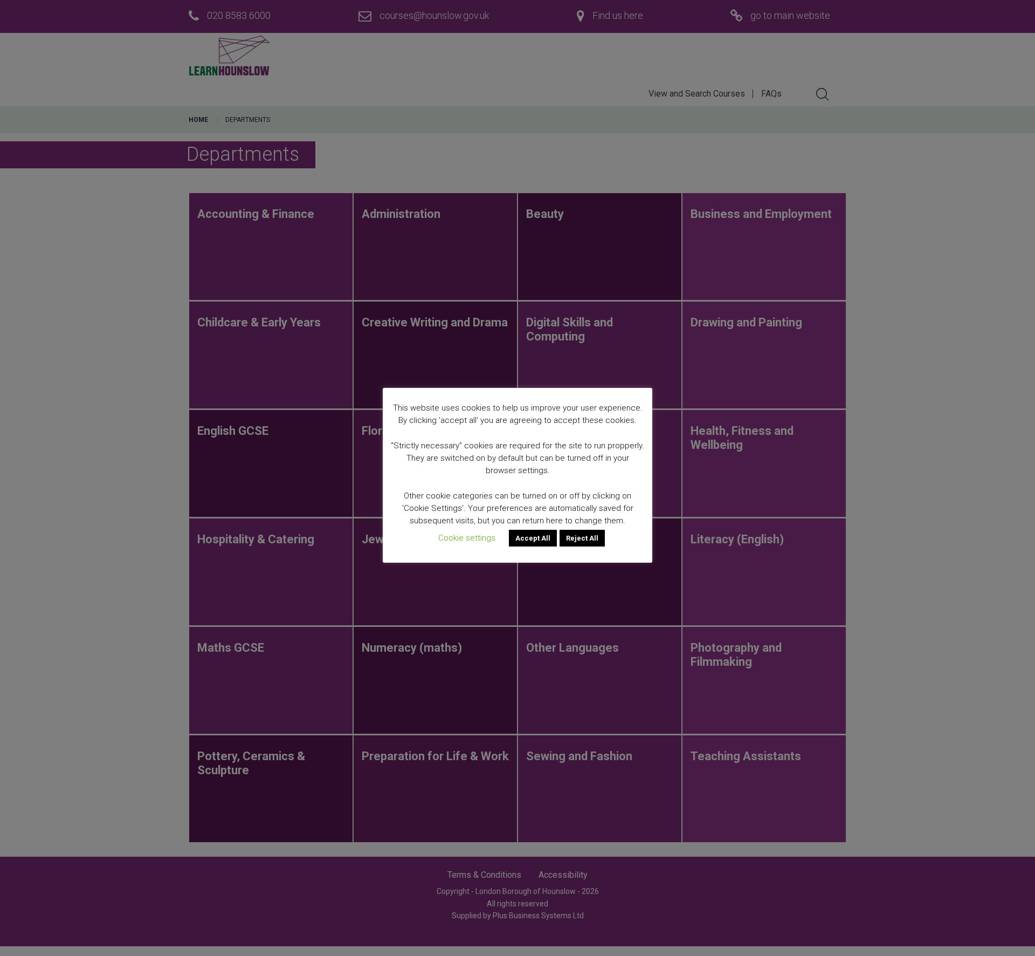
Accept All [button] (532, 538)
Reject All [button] (582, 538)
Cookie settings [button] (466, 538)
